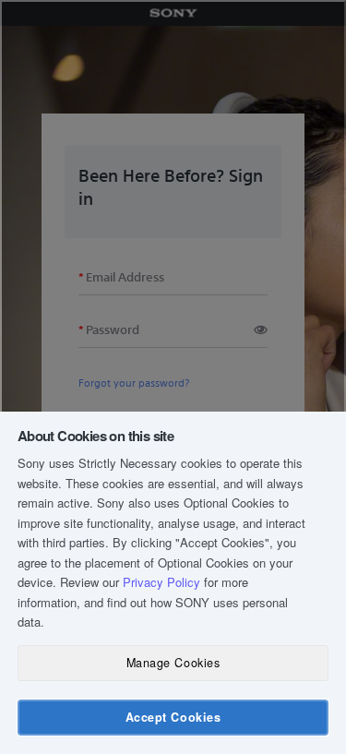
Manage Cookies (173, 662)
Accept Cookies (173, 717)
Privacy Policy (161, 582)
